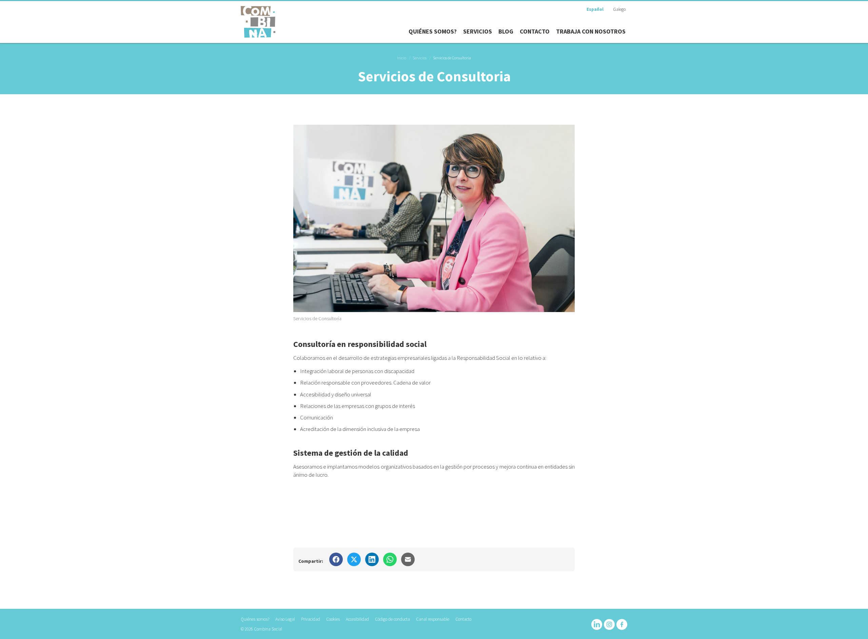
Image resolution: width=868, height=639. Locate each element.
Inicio (401, 57)
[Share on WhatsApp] (390, 559)
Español (595, 9)
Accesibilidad (357, 619)
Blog (505, 31)
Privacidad (310, 619)
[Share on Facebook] (336, 559)
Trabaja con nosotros (591, 31)
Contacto (535, 31)
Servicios (420, 57)
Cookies (333, 619)
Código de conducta (392, 619)
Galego (619, 9)
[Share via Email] (408, 559)
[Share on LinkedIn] (372, 559)
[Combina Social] (258, 22)
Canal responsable (432, 619)
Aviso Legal (285, 619)
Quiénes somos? (433, 31)
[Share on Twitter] (354, 559)
